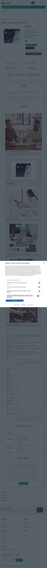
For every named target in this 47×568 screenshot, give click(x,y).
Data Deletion (16, 304)
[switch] (38, 283)
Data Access (23, 304)
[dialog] (23, 284)
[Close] (44, 263)
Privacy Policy (30, 304)
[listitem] (23, 280)
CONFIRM (14, 300)
